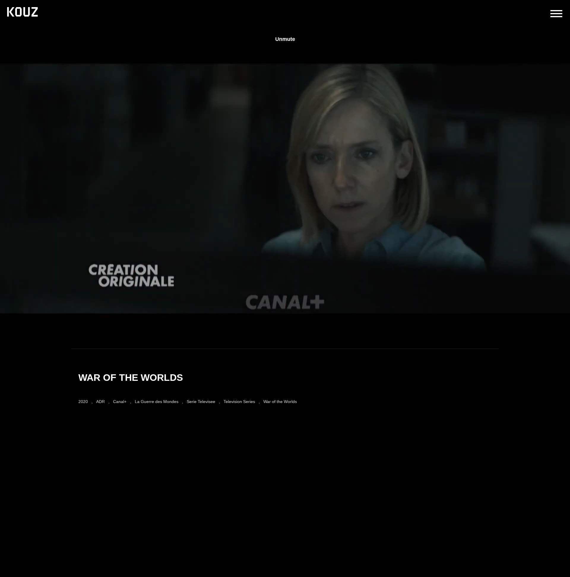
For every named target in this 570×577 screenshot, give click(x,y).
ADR (100, 401)
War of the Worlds (280, 401)
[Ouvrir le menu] (556, 13)
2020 (83, 401)
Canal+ (119, 401)
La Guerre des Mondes (156, 401)
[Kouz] (22, 12)
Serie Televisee (201, 401)
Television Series (239, 401)
